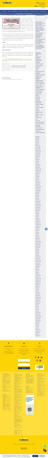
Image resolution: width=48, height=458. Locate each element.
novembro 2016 (38, 317)
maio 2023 (37, 196)
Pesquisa (4, 398)
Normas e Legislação (6, 381)
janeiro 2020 (38, 258)
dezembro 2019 (38, 260)
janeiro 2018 (38, 295)
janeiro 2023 (38, 202)
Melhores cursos (4, 60)
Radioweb (39, 384)
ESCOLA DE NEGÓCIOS (39, 90)
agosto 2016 (38, 321)
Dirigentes (4, 386)
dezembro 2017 (38, 297)
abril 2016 (37, 328)
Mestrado (16, 379)
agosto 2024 (38, 173)
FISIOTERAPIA (38, 97)
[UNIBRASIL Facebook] (36, 357)
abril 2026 (37, 144)
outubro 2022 (38, 207)
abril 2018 (37, 290)
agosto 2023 (38, 192)
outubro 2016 (38, 318)
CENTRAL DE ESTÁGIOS (39, 63)
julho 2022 (37, 212)
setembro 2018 (38, 283)
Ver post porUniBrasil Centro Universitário (18, 67)
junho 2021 (37, 232)
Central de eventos (6, 405)
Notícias (15, 431)
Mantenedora (5, 376)
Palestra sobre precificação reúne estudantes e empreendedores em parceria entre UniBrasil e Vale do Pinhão (40, 41)
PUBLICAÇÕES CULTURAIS (40, 123)
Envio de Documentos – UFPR (18, 398)
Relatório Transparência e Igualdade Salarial (6, 389)
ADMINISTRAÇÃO (38, 53)
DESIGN (37, 68)
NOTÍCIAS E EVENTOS (43, 11)
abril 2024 (37, 179)
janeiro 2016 (38, 332)
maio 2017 (37, 307)
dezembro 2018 (38, 278)
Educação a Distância (18, 375)
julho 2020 (37, 249)
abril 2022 (37, 216)
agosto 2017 (38, 303)
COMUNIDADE (38, 67)
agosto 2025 (38, 156)
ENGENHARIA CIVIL (39, 76)
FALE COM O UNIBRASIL (19, 13)
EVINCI (4, 401)
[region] (39, 367)
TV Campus (39, 386)
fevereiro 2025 (38, 165)
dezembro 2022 (38, 204)
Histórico (4, 378)
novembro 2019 (38, 261)
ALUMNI (37, 55)
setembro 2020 (38, 246)
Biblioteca (39, 389)
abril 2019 (37, 272)
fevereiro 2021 (38, 238)
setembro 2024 (38, 171)
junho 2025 (37, 159)
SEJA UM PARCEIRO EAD (28, 13)
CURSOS (9, 11)
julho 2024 (37, 175)
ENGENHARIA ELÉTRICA (39, 80)
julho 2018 (37, 286)
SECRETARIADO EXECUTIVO (40, 129)
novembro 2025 (38, 151)
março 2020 (38, 255)
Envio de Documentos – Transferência (18, 396)
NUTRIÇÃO (37, 109)
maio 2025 (37, 161)
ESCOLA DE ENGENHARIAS (40, 89)
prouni (15, 382)
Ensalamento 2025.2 (17, 421)
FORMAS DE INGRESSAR (28, 374)
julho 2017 (37, 304)
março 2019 (38, 273)
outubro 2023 (38, 188)
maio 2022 (37, 215)
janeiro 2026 (38, 148)
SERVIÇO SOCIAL (38, 131)
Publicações (5, 396)
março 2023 (38, 199)
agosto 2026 (38, 137)
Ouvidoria (27, 390)
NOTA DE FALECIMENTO (39, 107)
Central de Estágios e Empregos (41, 380)
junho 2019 (37, 269)
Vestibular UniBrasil (29, 376)
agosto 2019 (38, 266)
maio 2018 (37, 289)
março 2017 (38, 311)
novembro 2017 (38, 298)
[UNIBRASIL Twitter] (39, 357)
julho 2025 (37, 158)
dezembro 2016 (38, 315)
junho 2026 (37, 141)
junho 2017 (37, 306)
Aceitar (35, 456)
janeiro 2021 (38, 239)
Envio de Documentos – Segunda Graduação (18, 390)
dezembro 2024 (38, 168)
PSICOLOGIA (38, 120)
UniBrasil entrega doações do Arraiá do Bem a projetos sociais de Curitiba (40, 24)
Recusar (42, 456)
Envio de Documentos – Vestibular (18, 401)
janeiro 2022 (38, 221)
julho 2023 (37, 193)
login (10, 79)
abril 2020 (37, 253)
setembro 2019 (38, 264)
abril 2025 (37, 162)
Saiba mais (28, 456)
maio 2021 (37, 233)
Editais (4, 402)
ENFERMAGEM (38, 73)
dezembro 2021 (38, 222)
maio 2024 (37, 178)
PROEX (4, 399)
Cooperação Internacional (39, 377)
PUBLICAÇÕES (32, 11)
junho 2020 (37, 250)
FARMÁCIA (37, 95)
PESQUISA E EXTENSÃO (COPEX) (24, 11)
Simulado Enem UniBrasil (17, 385)
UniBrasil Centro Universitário (21, 15)
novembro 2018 (38, 280)
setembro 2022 (38, 209)
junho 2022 (37, 213)
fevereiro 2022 (38, 219)
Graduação (16, 376)
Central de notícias (6, 404)
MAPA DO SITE (39, 395)
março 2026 (38, 145)
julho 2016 (37, 323)
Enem (15, 418)
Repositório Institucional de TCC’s (18, 416)
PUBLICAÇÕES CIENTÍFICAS (40, 122)
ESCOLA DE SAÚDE (39, 92)
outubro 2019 (38, 263)
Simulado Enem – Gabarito (17, 387)
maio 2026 (37, 142)
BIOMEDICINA (38, 62)
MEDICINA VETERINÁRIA (39, 104)
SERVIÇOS (36, 11)
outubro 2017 (38, 300)
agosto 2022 (38, 210)
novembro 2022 (38, 205)
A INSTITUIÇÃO (5, 373)
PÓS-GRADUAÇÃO (17, 378)
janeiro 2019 (38, 277)
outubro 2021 (38, 226)
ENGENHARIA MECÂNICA (39, 82)
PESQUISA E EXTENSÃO (5, 394)
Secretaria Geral (40, 375)
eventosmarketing (17, 408)
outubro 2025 (38, 153)
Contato (27, 388)
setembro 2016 (38, 320)
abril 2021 (37, 235)
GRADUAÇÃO (38, 98)
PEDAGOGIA (38, 110)
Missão (4, 379)
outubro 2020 (38, 244)
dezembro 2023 (38, 185)
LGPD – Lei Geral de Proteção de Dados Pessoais (6, 384)
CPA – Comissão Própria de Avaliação (40, 393)
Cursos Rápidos (17, 381)
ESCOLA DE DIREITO (39, 85)
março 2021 (38, 236)
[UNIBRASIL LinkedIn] (42, 357)
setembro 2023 (38, 190)
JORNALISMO (38, 100)
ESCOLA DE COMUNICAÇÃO (40, 83)
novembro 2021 (38, 224)
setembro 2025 (38, 154)
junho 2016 (37, 324)
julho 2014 (37, 334)
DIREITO (37, 70)
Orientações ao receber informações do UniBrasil (18, 404)
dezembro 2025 (38, 150)
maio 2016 (37, 326)
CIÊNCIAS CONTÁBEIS (39, 65)
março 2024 (38, 181)
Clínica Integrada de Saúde (40, 382)
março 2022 (38, 218)
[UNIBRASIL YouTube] (41, 360)
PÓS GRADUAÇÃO (39, 117)
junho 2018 (37, 287)
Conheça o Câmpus (6, 375)
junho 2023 (37, 195)
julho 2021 (37, 230)
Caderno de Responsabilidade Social (17, 412)
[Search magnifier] (46, 17)
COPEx (37, 119)
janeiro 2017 (38, 314)
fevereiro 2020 (38, 256)
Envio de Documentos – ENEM (18, 393)
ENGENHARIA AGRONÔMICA (40, 74)
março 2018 (38, 292)
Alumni (15, 426)
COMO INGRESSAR (14, 11)
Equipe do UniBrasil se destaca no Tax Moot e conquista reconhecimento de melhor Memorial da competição (40, 29)
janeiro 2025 (38, 167)
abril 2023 (37, 198)
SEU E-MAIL (24, 358)
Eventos (15, 433)
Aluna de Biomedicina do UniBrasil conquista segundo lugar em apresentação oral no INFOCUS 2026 (40, 35)
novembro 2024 (38, 170)
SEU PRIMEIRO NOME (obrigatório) (24, 362)
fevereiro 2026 (38, 147)
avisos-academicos (17, 406)
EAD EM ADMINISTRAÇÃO (40, 71)
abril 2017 (37, 309)
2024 (3, 407)
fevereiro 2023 (38, 201)
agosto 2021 (38, 229)
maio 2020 (37, 252)
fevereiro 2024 (38, 182)
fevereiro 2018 (38, 294)
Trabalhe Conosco (29, 391)
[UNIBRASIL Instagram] (37, 360)
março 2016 (38, 329)
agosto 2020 (38, 247)
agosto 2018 (38, 284)
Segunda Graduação (29, 380)
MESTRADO (37, 106)
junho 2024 (37, 176)
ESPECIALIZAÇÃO (38, 94)
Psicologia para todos (18, 419)
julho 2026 (37, 139)
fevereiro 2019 (38, 275)
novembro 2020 (38, 243)
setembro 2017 (38, 301)
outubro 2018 (38, 281)
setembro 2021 (38, 227)
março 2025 (38, 164)
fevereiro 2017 (38, 312)
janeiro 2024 (38, 184)
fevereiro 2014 (38, 335)
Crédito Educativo (29, 382)
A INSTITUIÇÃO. (4, 11)
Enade (38, 387)
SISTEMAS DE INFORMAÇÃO (40, 132)
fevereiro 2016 (38, 331)
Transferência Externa (29, 379)
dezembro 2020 (38, 241)
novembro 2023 (38, 187)
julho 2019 (37, 267)
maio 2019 (37, 270)
